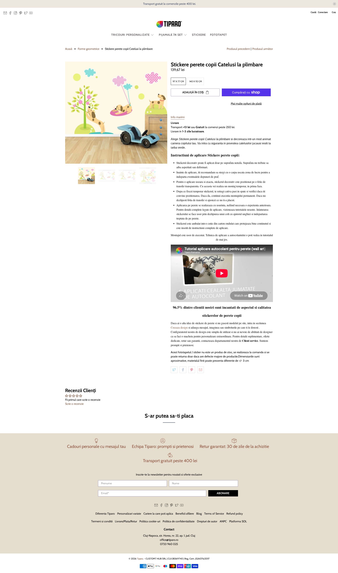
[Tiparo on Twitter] (26, 13)
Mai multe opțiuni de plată (246, 103)
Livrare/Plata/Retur (126, 521)
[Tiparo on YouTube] (31, 13)
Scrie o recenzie (74, 403)
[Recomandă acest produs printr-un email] (200, 369)
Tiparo (140, 558)
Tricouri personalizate (130, 34)
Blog (199, 513)
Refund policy (234, 513)
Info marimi (177, 117)
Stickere (199, 34)
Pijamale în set (171, 34)
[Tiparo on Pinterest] (21, 13)
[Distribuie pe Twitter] (174, 369)
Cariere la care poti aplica (158, 513)
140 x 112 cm (195, 81)
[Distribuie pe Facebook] (183, 369)
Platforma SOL (238, 521)
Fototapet (218, 34)
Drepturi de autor (207, 521)
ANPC (223, 521)
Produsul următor (262, 49)
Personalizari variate (129, 513)
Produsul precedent (238, 49)
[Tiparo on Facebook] (11, 13)
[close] (334, 4)
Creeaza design (179, 327)
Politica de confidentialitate (179, 521)
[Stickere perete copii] (116, 113)
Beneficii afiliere (185, 513)
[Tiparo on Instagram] (16, 13)
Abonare (223, 493)
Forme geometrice (88, 49)
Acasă (68, 49)
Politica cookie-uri (149, 521)
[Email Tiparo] (6, 13)
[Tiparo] (169, 24)
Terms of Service (214, 513)
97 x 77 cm (178, 81)
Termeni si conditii (101, 521)
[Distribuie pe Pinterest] (191, 369)
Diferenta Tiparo (105, 513)
